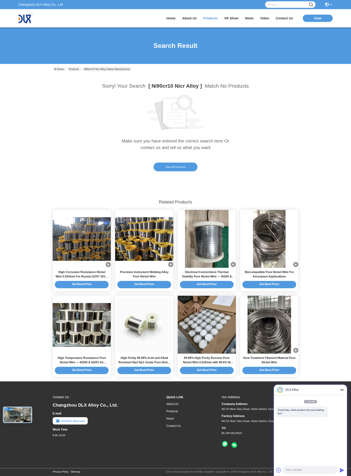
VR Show (231, 18)
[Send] (342, 470)
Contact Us (173, 425)
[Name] (311, 4)
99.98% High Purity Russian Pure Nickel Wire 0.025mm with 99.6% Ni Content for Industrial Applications (207, 362)
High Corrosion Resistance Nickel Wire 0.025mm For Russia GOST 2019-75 (82, 276)
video (264, 18)
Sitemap (75, 471)
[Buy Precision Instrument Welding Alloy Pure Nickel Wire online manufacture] (144, 238)
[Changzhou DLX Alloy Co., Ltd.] (38, 18)
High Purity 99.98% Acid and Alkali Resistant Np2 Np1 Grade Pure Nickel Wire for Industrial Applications (144, 362)
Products (74, 69)
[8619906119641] (225, 444)
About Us (172, 403)
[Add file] (278, 470)
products (210, 18)
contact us (284, 18)
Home (171, 18)
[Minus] (342, 390)
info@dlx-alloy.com (73, 420)
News (170, 418)
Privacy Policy (61, 471)
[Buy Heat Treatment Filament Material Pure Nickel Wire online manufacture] (269, 324)
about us (189, 18)
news (249, 18)
